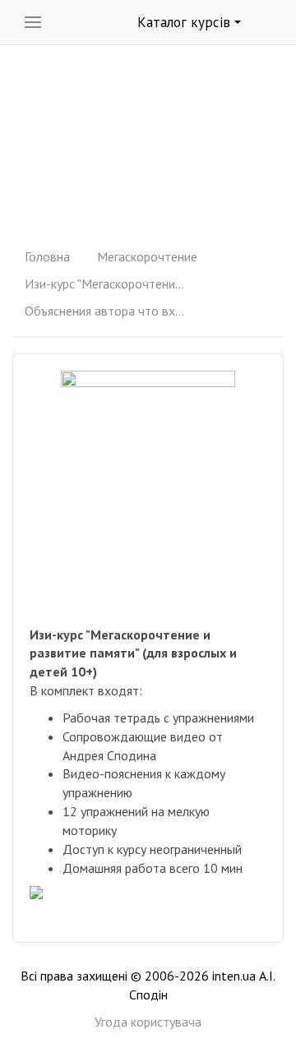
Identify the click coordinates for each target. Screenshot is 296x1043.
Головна (47, 256)
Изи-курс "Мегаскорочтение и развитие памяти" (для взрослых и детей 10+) (107, 283)
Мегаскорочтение (147, 256)
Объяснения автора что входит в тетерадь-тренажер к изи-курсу (107, 310)
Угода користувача (148, 1021)
